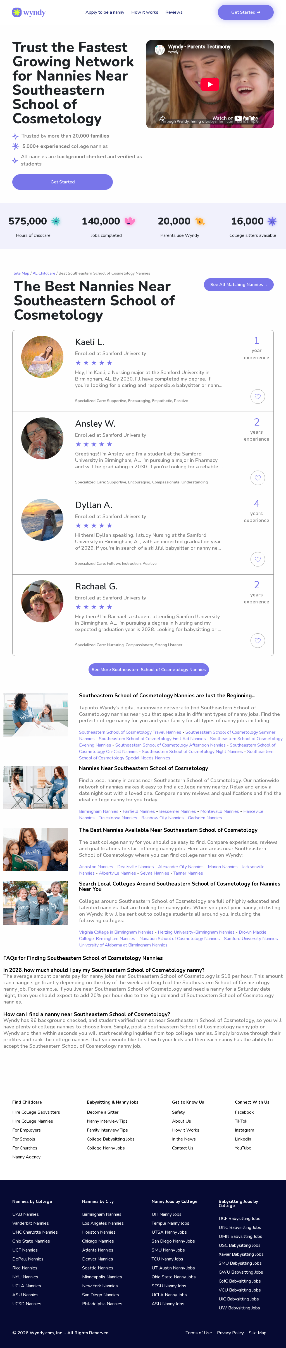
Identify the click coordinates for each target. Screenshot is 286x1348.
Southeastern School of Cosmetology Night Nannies (192, 752)
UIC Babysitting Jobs (239, 1299)
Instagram (244, 1130)
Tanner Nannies (188, 873)
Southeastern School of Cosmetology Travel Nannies (130, 732)
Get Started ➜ (245, 12)
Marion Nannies (223, 867)
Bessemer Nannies (177, 811)
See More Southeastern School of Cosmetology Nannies (149, 670)
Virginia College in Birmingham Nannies (116, 932)
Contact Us (183, 1148)
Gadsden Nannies (205, 818)
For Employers (26, 1130)
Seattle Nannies (97, 1268)
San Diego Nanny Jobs (173, 1241)
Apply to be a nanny (104, 12)
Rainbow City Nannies (162, 818)
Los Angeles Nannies (103, 1223)
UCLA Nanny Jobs (169, 1295)
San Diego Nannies (100, 1295)
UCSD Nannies (26, 1304)
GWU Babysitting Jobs (241, 1272)
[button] (210, 84)
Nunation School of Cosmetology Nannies (179, 939)
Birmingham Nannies (98, 811)
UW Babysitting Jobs (239, 1308)
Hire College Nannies (32, 1121)
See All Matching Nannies (236, 285)
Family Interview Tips (107, 1130)
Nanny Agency (26, 1157)
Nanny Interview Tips (107, 1121)
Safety (178, 1112)
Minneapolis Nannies (102, 1277)
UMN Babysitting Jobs (240, 1236)
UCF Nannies (25, 1250)
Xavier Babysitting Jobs (241, 1254)
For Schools (23, 1139)
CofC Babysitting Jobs (240, 1281)
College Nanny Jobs (106, 1148)
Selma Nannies (154, 873)
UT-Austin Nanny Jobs (173, 1268)
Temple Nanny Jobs (170, 1223)
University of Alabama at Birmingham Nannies (123, 945)
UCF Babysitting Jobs (239, 1218)
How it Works (185, 1130)
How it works (144, 12)
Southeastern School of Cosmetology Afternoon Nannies (170, 745)
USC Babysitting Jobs (240, 1245)
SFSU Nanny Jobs (169, 1286)
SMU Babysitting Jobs (240, 1263)
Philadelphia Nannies (102, 1304)
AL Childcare (44, 273)
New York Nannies (100, 1286)
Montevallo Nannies (219, 811)
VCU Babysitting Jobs (240, 1290)
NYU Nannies (25, 1277)
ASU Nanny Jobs (168, 1304)
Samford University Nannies (251, 939)
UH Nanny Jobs (167, 1214)
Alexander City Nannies (181, 867)
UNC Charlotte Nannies (35, 1232)
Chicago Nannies (98, 1241)
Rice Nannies (24, 1268)
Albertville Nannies (117, 873)
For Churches (24, 1148)
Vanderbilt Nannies (30, 1223)
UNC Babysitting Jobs (240, 1227)
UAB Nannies (25, 1214)
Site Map (21, 273)
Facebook (244, 1112)
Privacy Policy (230, 1333)
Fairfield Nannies (139, 811)
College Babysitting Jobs (111, 1139)
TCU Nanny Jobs (167, 1259)
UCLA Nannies (26, 1286)
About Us (181, 1121)
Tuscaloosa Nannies (118, 818)
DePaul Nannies (28, 1259)
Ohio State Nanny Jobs (174, 1277)
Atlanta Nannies (97, 1250)
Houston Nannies (99, 1232)
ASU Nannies (25, 1295)
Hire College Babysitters (36, 1112)
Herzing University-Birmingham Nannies (196, 932)
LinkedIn (243, 1139)
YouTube (243, 1148)
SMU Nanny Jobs (168, 1250)
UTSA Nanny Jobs (169, 1232)
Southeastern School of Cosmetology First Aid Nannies (152, 739)
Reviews (174, 12)
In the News (184, 1139)
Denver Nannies (97, 1259)
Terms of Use (199, 1333)
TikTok (241, 1121)
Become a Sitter (102, 1112)
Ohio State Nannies (31, 1241)
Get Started (63, 182)
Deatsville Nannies (135, 867)
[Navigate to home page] (29, 12)
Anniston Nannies (96, 867)
